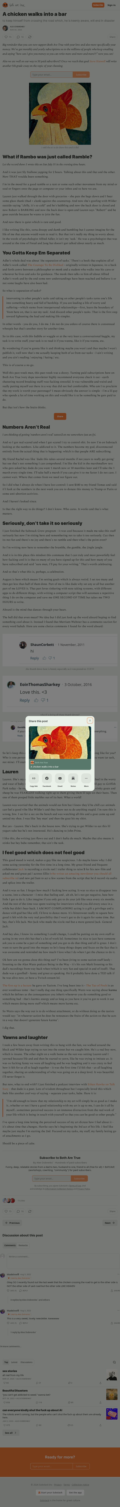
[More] (86, 778)
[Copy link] (34, 778)
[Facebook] (47, 778)
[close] (90, 720)
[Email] (60, 778)
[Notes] (73, 778)
